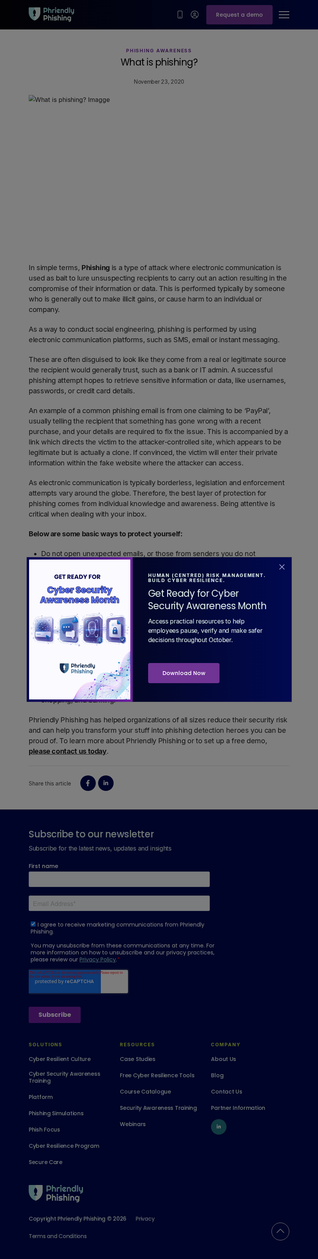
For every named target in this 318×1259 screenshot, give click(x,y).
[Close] (282, 566)
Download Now (184, 673)
